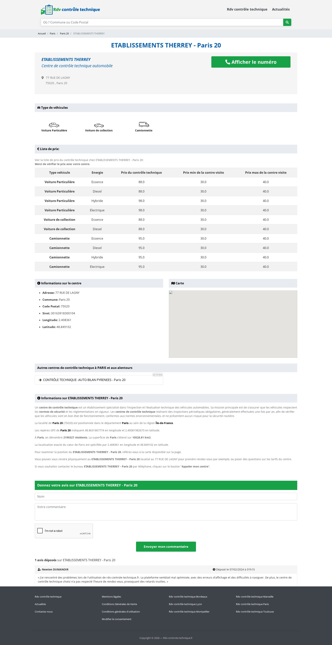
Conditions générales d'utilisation (121, 611)
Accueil (42, 33)
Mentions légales (111, 596)
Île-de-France (164, 423)
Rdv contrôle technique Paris (252, 604)
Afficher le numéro (253, 62)
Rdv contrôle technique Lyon (185, 604)
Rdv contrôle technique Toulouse (255, 611)
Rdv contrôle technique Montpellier (189, 611)
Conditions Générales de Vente (119, 604)
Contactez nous (44, 611)
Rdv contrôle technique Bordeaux (188, 596)
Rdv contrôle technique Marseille (254, 596)
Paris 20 (64, 33)
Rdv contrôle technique (247, 9)
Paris (52, 33)
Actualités (281, 9)
